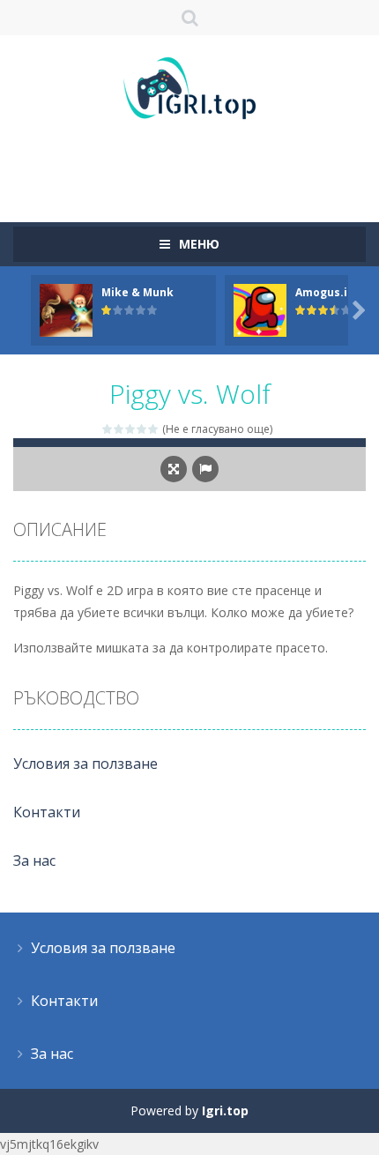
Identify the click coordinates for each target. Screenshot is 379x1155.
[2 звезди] (119, 429)
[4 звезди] (142, 429)
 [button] (205, 469)
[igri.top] (189, 86)
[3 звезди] (131, 429)
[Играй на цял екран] (173, 469)
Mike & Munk (137, 292)
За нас (34, 860)
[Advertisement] (196, 163)
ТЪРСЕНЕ (189, 17)
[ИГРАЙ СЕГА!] (66, 309)
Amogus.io (324, 292)
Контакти (46, 812)
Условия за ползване (85, 763)
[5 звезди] (154, 429)
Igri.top (225, 1110)
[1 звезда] (108, 429)
